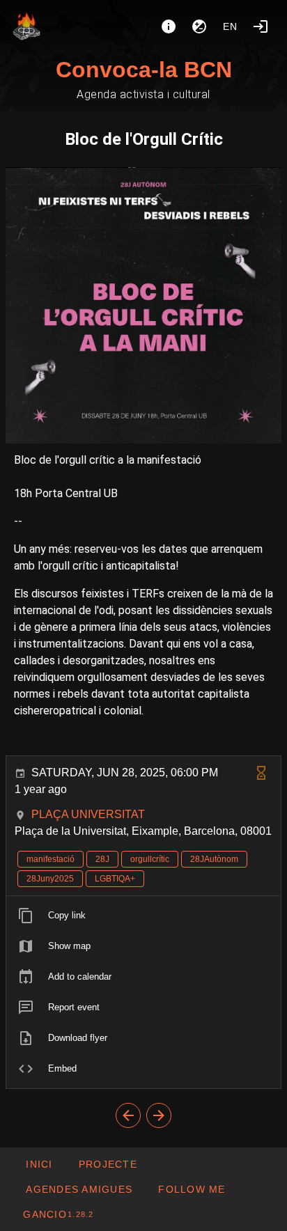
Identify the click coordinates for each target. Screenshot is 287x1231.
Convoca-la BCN (144, 69)
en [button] (230, 26)
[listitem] (143, 916)
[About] (168, 26)
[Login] (260, 26)
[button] (79, 1189)
